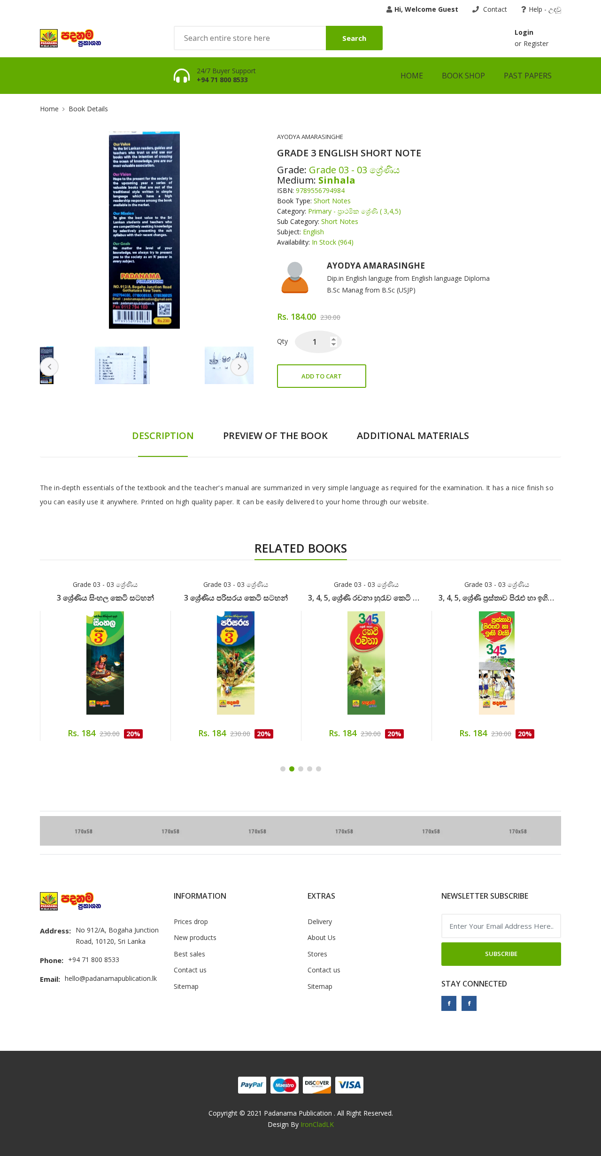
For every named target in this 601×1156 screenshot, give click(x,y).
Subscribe (501, 953)
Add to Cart (321, 376)
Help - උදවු (545, 9)
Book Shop (463, 75)
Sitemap (186, 986)
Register (536, 43)
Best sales (189, 953)
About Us (322, 937)
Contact (494, 9)
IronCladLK (317, 1124)
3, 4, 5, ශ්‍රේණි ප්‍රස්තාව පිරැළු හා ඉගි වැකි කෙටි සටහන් (497, 597)
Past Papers (528, 75)
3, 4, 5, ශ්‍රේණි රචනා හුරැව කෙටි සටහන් (366, 597)
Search (354, 38)
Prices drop (191, 921)
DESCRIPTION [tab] (163, 435)
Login (524, 32)
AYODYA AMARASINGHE (310, 136)
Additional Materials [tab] (413, 435)
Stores (317, 953)
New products (195, 937)
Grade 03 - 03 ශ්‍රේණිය (105, 584)
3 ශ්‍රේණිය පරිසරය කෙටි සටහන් (236, 597)
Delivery (320, 921)
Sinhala (336, 180)
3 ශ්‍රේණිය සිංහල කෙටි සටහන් (105, 597)
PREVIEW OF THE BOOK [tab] (275, 435)
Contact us (190, 969)
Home (412, 75)
